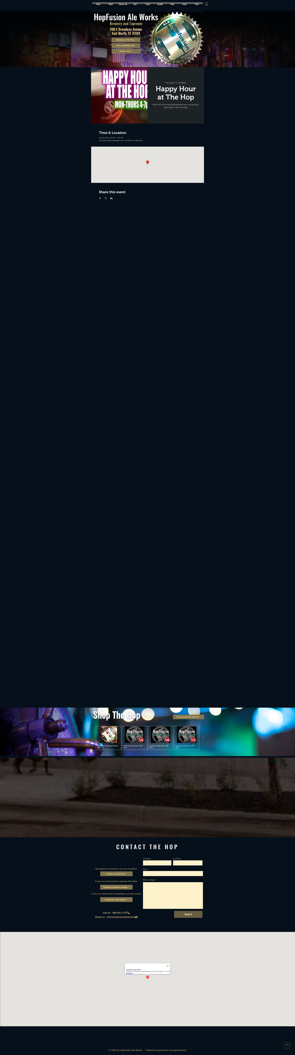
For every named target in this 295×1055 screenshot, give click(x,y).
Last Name (177, 858)
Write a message (149, 880)
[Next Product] (202, 738)
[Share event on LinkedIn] (111, 198)
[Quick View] (108, 734)
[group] (147, 738)
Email (145, 869)
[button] (135, 4)
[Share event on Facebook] (100, 198)
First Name (147, 858)
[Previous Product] (92, 738)
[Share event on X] (106, 198)
